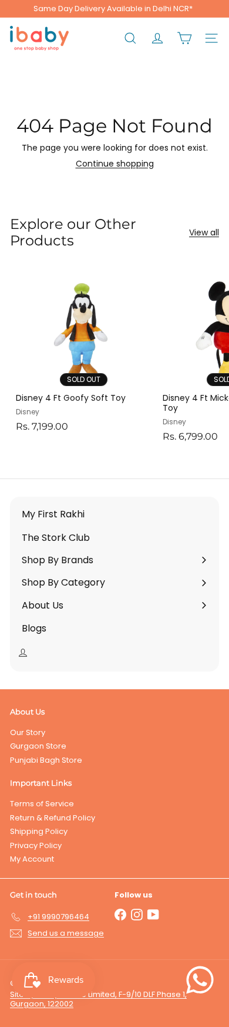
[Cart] (184, 38)
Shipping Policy (39, 831)
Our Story (27, 732)
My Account (32, 859)
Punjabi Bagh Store (46, 760)
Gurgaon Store (38, 746)
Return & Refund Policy (52, 817)
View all (204, 233)
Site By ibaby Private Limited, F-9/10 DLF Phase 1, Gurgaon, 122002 (98, 999)
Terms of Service (42, 803)
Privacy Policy (36, 845)
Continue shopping (115, 163)
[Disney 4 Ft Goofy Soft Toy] (83, 351)
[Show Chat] (203, 980)
